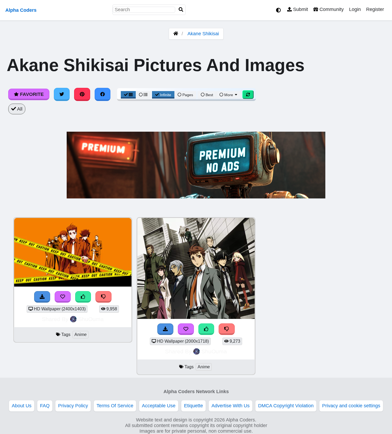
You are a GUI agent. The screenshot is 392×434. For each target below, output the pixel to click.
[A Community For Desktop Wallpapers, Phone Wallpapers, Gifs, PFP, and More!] (175, 33)
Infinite (165, 95)
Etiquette (193, 405)
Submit (300, 9)
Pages (187, 95)
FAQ (45, 405)
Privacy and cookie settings (351, 405)
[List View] (143, 95)
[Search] (181, 10)
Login (355, 9)
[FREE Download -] (42, 297)
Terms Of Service (115, 405)
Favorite (31, 94)
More (228, 95)
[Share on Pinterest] (82, 94)
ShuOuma (91, 319)
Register (375, 9)
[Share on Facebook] (103, 94)
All (19, 109)
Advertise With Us (230, 405)
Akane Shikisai (203, 33)
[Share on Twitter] (62, 94)
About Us (21, 405)
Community (331, 9)
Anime (80, 334)
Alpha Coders (21, 10)
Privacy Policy (73, 405)
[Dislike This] (103, 297)
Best (209, 95)
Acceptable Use (158, 405)
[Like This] (83, 297)
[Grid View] (128, 95)
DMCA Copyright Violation (286, 405)
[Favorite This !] (63, 297)
